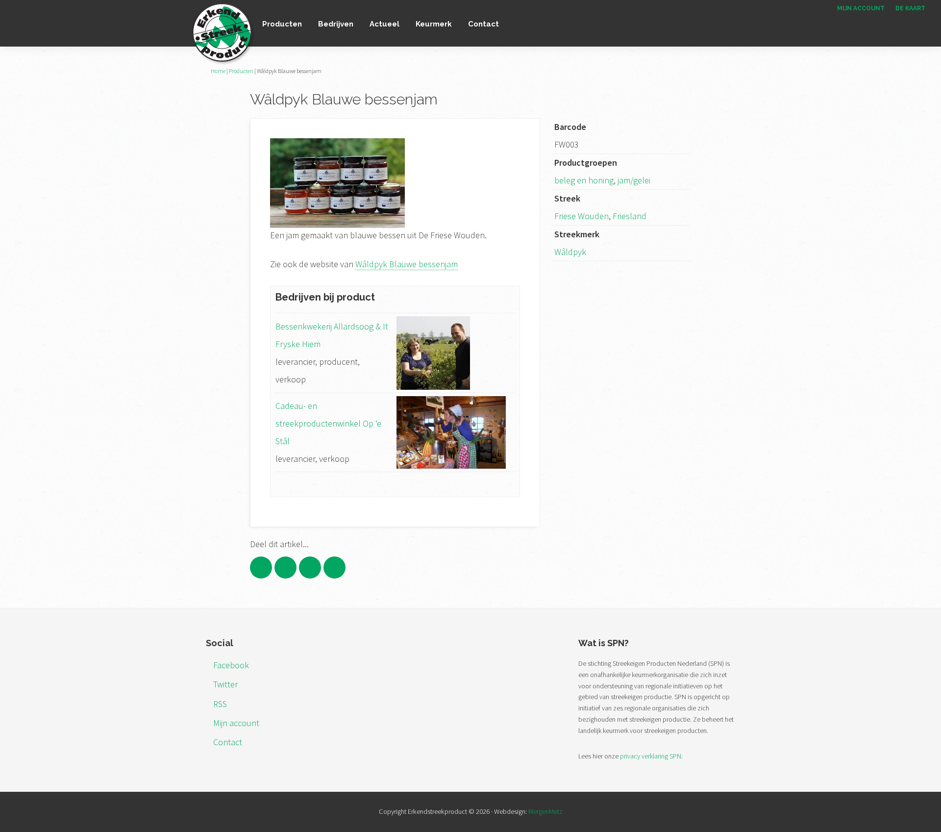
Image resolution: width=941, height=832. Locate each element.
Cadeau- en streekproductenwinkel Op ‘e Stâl (328, 423)
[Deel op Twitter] (285, 567)
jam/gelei (634, 180)
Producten (241, 71)
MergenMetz (545, 811)
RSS (220, 703)
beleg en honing (584, 180)
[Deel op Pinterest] (310, 567)
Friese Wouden (581, 216)
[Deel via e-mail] (334, 567)
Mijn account (236, 723)
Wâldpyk (570, 251)
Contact (227, 742)
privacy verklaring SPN (650, 756)
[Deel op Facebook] (261, 567)
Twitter (225, 684)
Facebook (231, 665)
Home (218, 71)
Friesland (629, 216)
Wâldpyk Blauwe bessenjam (406, 264)
